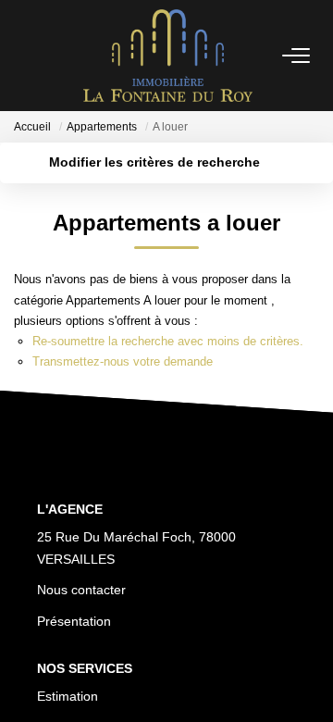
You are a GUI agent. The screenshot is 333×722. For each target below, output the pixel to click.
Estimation (67, 696)
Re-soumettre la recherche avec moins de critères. (167, 341)
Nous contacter (81, 589)
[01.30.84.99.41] (308, 680)
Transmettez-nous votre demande (122, 361)
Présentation (74, 621)
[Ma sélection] (47, 55)
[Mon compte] (24, 55)
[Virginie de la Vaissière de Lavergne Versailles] (168, 55)
